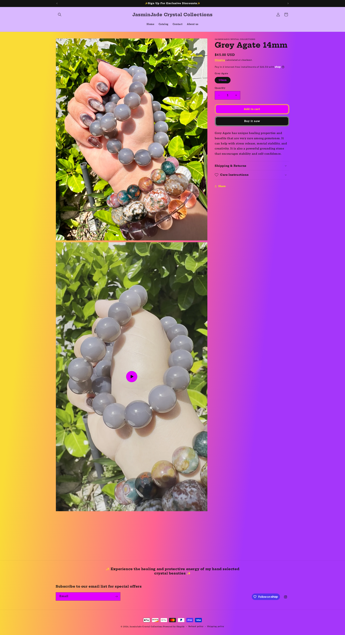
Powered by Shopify (174, 626)
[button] (60, 15)
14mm (222, 80)
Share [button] (222, 186)
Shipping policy (215, 626)
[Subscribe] (116, 596)
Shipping (220, 60)
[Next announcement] (288, 3)
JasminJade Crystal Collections (146, 626)
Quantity (220, 88)
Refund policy (196, 626)
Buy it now (252, 121)
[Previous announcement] (57, 3)
